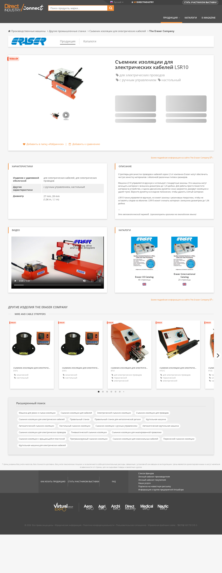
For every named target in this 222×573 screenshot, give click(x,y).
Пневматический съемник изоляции (89, 432)
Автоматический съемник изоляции (36, 425)
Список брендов (146, 473)
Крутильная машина (156, 419)
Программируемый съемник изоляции (89, 438)
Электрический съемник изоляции (114, 412)
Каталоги (191, 17)
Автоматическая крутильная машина (161, 425)
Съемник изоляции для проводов (152, 412)
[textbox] (78, 8)
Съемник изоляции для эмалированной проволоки (137, 432)
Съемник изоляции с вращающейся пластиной (42, 438)
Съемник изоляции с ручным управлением (116, 425)
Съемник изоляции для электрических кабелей (42, 419)
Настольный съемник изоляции (74, 425)
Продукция (170, 17)
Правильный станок (79, 419)
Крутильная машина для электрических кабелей (42, 445)
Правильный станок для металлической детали (118, 419)
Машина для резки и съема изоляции (37, 412)
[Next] (217, 355)
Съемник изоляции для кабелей (76, 412)
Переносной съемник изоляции (178, 438)
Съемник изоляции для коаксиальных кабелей (135, 438)
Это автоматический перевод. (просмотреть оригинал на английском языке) (157, 214)
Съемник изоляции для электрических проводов (42, 432)
